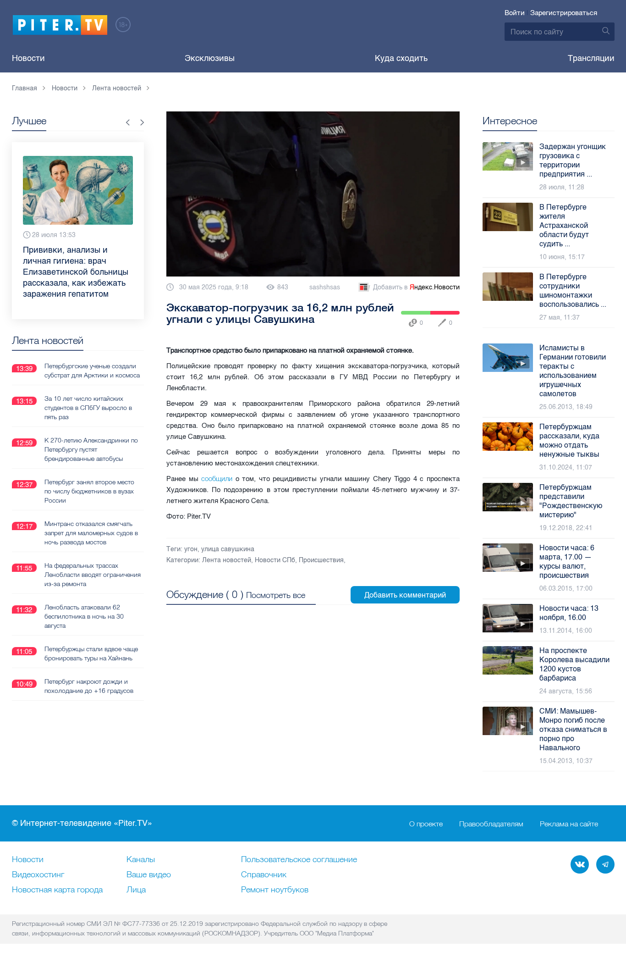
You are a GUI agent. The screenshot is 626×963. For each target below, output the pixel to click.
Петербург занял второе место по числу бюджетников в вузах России (89, 491)
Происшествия (321, 560)
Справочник (263, 875)
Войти (515, 13)
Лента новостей (226, 560)
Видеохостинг (38, 875)
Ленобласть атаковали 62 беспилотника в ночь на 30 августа (84, 616)
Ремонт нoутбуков (274, 890)
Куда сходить (401, 58)
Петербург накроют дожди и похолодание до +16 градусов (88, 686)
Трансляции (591, 58)
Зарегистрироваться (563, 13)
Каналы (140, 859)
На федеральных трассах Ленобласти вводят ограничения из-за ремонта (92, 574)
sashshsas (324, 287)
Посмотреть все (275, 595)
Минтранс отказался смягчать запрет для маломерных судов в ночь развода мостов (91, 533)
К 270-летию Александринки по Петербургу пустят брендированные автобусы (91, 449)
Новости (28, 58)
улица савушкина (227, 549)
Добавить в (416, 287)
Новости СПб (275, 560)
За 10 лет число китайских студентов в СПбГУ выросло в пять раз (88, 407)
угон (191, 549)
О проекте (426, 823)
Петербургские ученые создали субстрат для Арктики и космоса (92, 370)
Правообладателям (491, 823)
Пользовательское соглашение (299, 859)
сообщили (216, 478)
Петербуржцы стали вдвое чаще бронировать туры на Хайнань (91, 653)
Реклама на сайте (569, 823)
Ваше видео (148, 875)
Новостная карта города (57, 890)
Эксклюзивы (210, 58)
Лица (136, 890)
